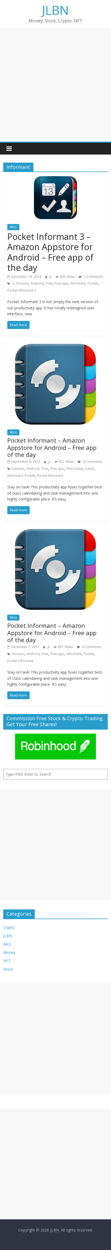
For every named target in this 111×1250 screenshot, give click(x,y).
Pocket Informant (50, 475)
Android (37, 283)
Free (49, 283)
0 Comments (93, 276)
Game (89, 468)
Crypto (9, 927)
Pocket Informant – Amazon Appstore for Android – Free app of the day (51, 447)
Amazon (22, 283)
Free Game (74, 468)
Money (9, 952)
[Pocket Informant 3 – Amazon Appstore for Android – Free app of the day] (55, 179)
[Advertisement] (55, 83)
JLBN (55, 10)
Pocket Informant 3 (21, 290)
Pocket (93, 283)
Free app (61, 283)
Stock (8, 969)
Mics (13, 227)
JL (51, 276)
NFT (7, 960)
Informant (77, 283)
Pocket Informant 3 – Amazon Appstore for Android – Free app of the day (50, 252)
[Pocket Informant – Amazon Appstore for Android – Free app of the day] (55, 347)
